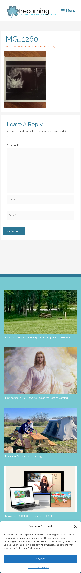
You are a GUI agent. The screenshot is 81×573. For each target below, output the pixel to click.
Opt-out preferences (38, 567)
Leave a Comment (14, 46)
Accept (40, 559)
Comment (13, 145)
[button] (75, 527)
